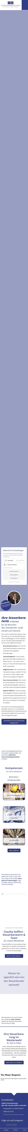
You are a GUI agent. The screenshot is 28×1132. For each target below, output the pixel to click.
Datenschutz (17, 581)
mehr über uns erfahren (14, 1062)
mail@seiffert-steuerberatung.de (13, 1114)
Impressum (10, 581)
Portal (24, 1130)
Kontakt (6, 1130)
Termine (15, 1130)
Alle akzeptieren (14, 574)
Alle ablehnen (14, 578)
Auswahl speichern (14, 571)
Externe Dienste (12, 565)
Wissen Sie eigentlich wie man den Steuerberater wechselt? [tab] (14, 979)
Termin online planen (13, 956)
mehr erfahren (14, 850)
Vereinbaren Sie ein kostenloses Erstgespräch (14, 722)
